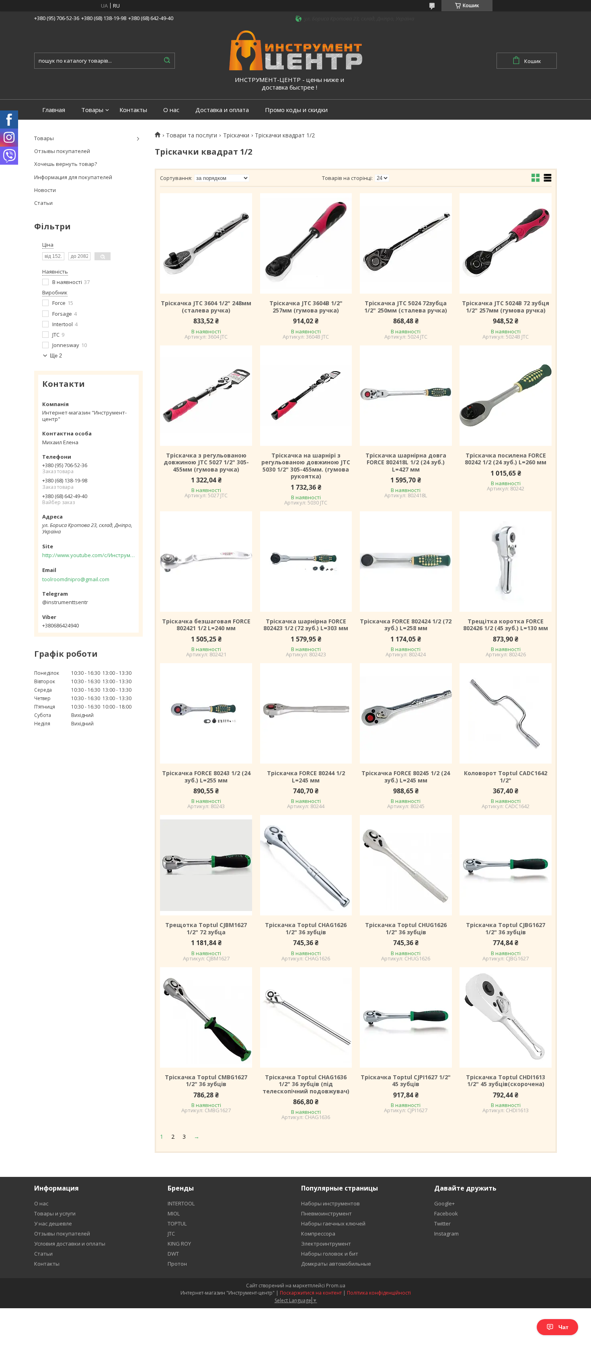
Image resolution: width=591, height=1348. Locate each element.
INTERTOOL (181, 1203)
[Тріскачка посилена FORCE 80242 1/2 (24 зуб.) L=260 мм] (505, 395)
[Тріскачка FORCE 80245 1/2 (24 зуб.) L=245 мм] (405, 713)
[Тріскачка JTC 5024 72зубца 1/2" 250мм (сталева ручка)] (405, 243)
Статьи (43, 202)
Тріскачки (236, 135)
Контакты (133, 110)
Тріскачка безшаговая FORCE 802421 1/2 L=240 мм (206, 625)
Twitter (442, 1223)
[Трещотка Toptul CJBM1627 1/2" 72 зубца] (206, 865)
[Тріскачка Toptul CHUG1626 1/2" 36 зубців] (405, 865)
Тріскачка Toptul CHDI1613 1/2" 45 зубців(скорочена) (505, 1081)
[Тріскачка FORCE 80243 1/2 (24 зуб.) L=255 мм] (206, 713)
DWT (173, 1253)
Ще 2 (56, 356)
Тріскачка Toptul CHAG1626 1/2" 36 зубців (306, 928)
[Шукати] (167, 61)
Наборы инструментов (330, 1203)
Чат (563, 1327)
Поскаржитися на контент (311, 1292)
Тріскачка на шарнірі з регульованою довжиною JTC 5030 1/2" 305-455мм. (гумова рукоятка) (305, 466)
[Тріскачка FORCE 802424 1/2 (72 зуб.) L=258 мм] (405, 561)
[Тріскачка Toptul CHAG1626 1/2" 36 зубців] (306, 865)
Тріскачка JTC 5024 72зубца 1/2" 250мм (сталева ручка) (405, 307)
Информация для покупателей (73, 177)
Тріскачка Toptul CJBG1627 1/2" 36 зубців (505, 928)
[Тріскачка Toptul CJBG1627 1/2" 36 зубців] (505, 865)
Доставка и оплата (222, 110)
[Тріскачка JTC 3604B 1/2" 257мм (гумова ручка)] (306, 243)
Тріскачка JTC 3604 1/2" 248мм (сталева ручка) (206, 307)
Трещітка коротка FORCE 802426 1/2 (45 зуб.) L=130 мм (505, 625)
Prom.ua (335, 1285)
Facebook (446, 1213)
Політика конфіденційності (379, 1292)
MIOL (174, 1213)
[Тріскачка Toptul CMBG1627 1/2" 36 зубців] (206, 1017)
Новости (45, 190)
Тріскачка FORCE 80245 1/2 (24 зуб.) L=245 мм (405, 777)
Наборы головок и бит (329, 1253)
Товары (92, 110)
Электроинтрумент (326, 1243)
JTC (171, 1233)
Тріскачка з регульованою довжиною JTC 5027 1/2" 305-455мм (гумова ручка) (206, 462)
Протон (177, 1263)
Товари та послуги (191, 135)
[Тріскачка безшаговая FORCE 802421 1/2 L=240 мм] (206, 561)
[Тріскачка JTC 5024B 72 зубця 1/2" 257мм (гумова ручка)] (505, 243)
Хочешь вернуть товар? (65, 163)
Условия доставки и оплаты (69, 1243)
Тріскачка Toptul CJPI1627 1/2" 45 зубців (406, 1081)
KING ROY (179, 1243)
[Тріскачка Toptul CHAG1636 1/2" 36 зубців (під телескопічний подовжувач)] (306, 1017)
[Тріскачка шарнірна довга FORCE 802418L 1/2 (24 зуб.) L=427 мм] (405, 395)
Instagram (446, 1233)
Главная (53, 110)
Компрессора (318, 1233)
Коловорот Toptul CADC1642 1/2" (505, 777)
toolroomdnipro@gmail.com (75, 579)
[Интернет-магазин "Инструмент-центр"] (295, 49)
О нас (171, 110)
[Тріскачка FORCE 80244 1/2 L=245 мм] (306, 713)
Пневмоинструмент (326, 1213)
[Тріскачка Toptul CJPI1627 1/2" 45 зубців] (405, 1017)
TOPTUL (177, 1223)
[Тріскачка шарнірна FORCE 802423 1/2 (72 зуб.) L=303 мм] (306, 561)
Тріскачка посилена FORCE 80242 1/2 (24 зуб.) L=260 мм (505, 459)
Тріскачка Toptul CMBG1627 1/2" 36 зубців (206, 1081)
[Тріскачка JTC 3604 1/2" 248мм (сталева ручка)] (206, 243)
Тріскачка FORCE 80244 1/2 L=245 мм (306, 777)
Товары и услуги (55, 1213)
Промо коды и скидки (296, 110)
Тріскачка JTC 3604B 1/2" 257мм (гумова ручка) (306, 307)
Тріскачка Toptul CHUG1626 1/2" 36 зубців (406, 928)
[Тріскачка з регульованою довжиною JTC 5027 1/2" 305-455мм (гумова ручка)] (206, 395)
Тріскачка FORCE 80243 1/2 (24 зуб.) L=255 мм (206, 777)
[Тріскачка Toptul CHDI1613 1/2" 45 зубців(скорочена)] (505, 1017)
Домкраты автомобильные (336, 1263)
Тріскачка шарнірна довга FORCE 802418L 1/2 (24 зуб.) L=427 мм (405, 462)
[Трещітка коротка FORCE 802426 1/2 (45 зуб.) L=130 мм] (505, 561)
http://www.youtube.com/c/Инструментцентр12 (88, 555)
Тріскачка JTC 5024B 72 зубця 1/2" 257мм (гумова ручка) (505, 307)
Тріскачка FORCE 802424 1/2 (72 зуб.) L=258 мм (405, 625)
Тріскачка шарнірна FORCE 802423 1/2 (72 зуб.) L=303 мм (305, 625)
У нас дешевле (53, 1223)
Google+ (444, 1203)
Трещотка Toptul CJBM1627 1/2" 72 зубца (206, 928)
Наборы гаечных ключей (333, 1223)
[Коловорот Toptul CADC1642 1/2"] (505, 713)
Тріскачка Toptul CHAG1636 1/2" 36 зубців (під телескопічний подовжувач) (306, 1084)
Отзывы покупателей (62, 151)
